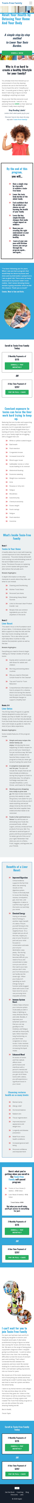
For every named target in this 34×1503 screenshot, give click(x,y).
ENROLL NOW (17, 53)
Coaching (20, 1492)
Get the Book (9, 1492)
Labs (21, 1495)
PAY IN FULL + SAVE (17, 392)
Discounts (14, 1495)
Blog (27, 1492)
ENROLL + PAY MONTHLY (17, 366)
